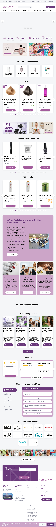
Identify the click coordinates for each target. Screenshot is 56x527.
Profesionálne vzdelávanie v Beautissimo (32, 330)
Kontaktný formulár (46, 499)
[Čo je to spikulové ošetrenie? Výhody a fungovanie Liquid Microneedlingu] (8, 321)
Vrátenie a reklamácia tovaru (20, 495)
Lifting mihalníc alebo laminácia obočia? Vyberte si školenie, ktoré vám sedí (32, 512)
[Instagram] (44, 495)
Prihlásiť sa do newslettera (24, 477)
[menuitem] (6, 10)
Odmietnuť (43, 524)
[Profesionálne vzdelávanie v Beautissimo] (34, 321)
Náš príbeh (12, 254)
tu (7, 524)
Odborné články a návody (45, 278)
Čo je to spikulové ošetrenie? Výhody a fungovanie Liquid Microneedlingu (8, 330)
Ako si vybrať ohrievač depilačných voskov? (31, 520)
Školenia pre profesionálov (28, 278)
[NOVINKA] (28, 91)
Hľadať (31, 6)
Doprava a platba (9, 1)
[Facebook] (42, 495)
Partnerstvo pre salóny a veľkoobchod (10, 278)
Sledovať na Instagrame (29, 459)
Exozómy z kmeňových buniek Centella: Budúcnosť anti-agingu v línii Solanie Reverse (21, 330)
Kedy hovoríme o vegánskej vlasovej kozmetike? (47, 330)
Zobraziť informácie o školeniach (28, 292)
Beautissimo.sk (10, 226)
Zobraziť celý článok (8, 344)
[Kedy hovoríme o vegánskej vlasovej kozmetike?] (47, 321)
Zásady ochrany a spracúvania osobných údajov (20, 498)
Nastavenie (4, 525)
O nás (3, 1)
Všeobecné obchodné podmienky (19, 1)
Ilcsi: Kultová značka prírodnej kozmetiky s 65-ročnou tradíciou (32, 505)
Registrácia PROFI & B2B (19, 500)
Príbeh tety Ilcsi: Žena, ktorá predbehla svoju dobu (32, 509)
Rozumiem (50, 524)
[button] (2, 21)
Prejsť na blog (28, 351)
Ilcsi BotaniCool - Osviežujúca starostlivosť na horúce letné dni (32, 516)
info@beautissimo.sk (47, 488)
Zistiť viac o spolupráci (10, 292)
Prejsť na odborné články (45, 292)
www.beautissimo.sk (11, 248)
